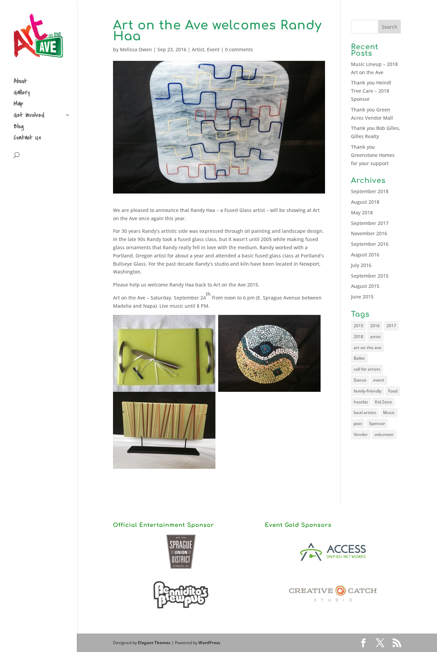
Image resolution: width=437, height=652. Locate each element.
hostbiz (361, 402)
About (20, 82)
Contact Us (27, 138)
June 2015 (362, 296)
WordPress (209, 643)
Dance (360, 380)
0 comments (239, 49)
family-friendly (367, 391)
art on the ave (367, 347)
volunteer (384, 434)
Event (213, 49)
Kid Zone (383, 402)
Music (389, 412)
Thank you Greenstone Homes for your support (373, 155)
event (378, 380)
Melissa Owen (136, 49)
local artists (365, 412)
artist (375, 337)
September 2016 (370, 244)
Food (392, 391)
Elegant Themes (154, 643)
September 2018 (370, 191)
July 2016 (361, 265)
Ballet (359, 358)
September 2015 (370, 275)
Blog (19, 127)
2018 (358, 337)
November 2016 (369, 233)
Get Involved (29, 116)
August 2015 (365, 286)
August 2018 (365, 202)
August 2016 (365, 254)
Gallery (22, 93)
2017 (391, 326)
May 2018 (362, 212)
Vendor (361, 434)
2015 (358, 326)
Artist (198, 49)
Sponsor (377, 423)
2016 (375, 326)
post (358, 423)
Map (18, 104)
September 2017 (370, 223)
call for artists (367, 369)
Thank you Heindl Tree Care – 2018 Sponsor (371, 90)
